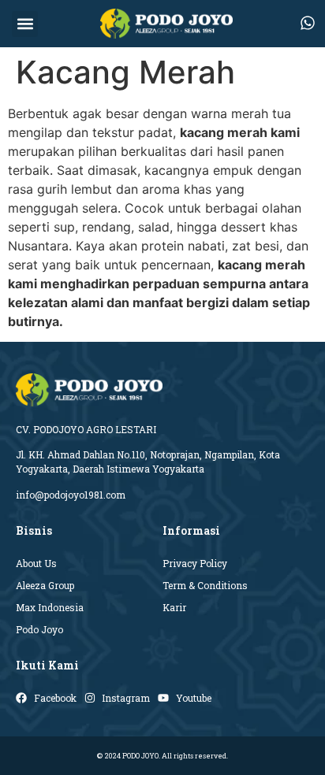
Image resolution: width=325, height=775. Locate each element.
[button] (25, 24)
